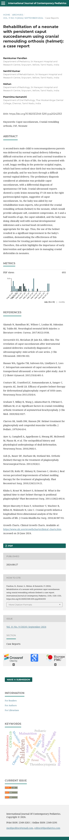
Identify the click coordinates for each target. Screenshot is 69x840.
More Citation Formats (20, 604)
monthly (62, 302)
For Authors (11, 705)
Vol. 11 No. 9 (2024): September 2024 (23, 18)
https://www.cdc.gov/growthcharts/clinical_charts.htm (32, 529)
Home (6, 14)
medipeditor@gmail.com (19, 828)
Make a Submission (18, 679)
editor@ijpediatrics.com (47, 828)
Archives (17, 14)
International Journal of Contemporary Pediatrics (37, 3)
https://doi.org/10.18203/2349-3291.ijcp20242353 (35, 113)
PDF (10, 545)
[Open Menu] (3, 3)
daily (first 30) (49, 302)
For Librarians (12, 710)
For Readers (11, 700)
